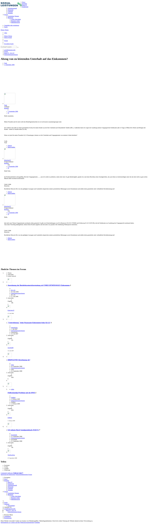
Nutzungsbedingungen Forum (24, 474)
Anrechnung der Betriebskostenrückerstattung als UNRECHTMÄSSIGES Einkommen (39, 285)
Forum (6, 40)
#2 (8, 168)
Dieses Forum (8, 37)
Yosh (5, 63)
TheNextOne (11, 455)
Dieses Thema (5, 30)
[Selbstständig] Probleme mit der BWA (21, 393)
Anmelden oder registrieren (11, 25)
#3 (8, 214)
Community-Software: (12, 473)
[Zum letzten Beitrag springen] (9, 307)
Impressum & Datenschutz (8, 474)
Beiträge (6, 108)
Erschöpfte (14, 435)
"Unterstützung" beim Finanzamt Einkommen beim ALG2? (29, 323)
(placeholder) (11, 505)
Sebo (12, 365)
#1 (8, 113)
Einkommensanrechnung (18, 293)
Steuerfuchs (14, 327)
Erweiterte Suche (9, 44)
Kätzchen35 (11, 310)
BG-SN (13, 290)
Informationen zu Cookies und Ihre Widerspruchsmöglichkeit (17, 522)
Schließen (37, 522)
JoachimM (10, 347)
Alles (5, 33)
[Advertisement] (53, 79)
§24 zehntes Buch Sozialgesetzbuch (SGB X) (23, 430)
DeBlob (13, 397)
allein (12, 389)
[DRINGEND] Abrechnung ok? (19, 360)
